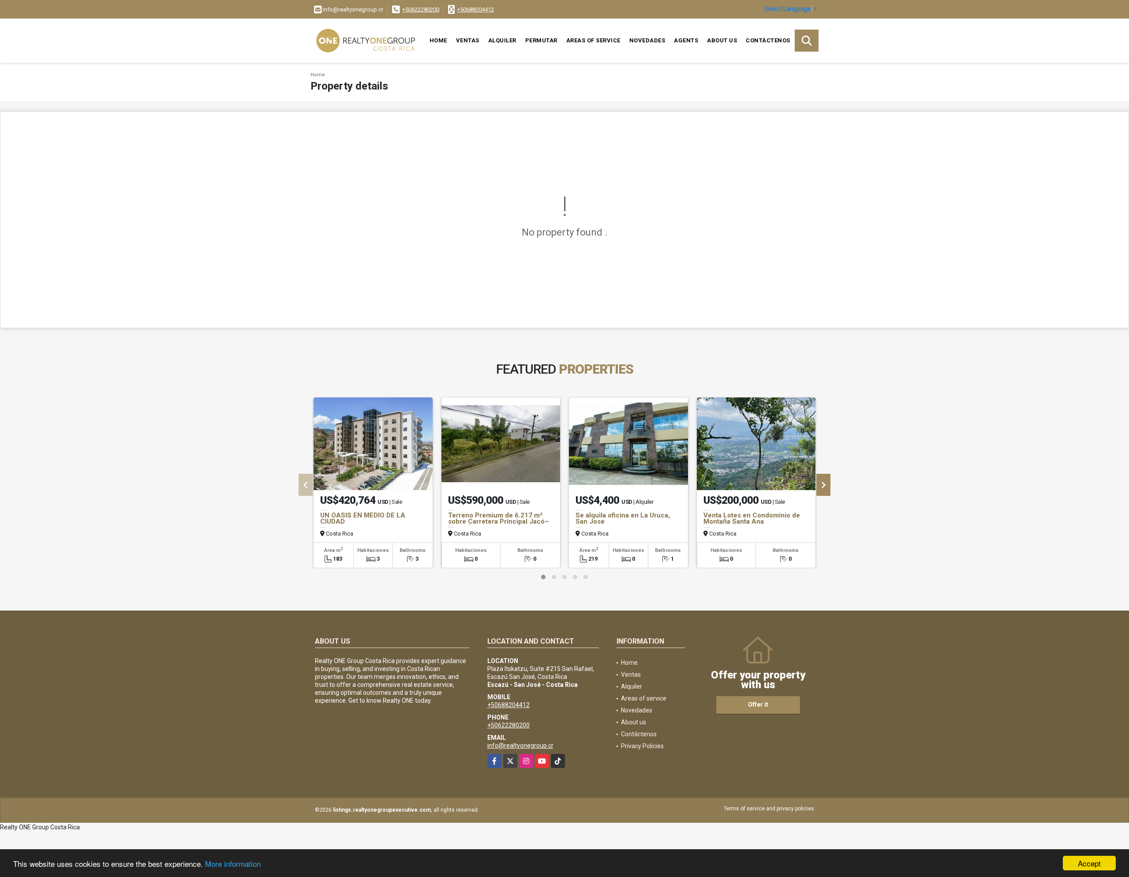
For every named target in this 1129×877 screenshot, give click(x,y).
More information (233, 863)
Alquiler (502, 40)
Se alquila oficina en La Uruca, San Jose (623, 518)
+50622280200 (420, 9)
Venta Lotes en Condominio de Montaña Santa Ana (751, 518)
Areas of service (593, 40)
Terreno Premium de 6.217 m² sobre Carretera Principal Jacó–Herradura (498, 521)
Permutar (541, 40)
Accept (1089, 863)
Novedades (647, 40)
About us (722, 40)
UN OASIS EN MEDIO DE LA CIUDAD (362, 518)
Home (438, 40)
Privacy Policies (642, 746)
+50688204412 (475, 9)
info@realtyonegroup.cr (520, 745)
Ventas (467, 40)
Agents (686, 40)
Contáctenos (768, 40)
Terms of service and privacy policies (769, 809)
